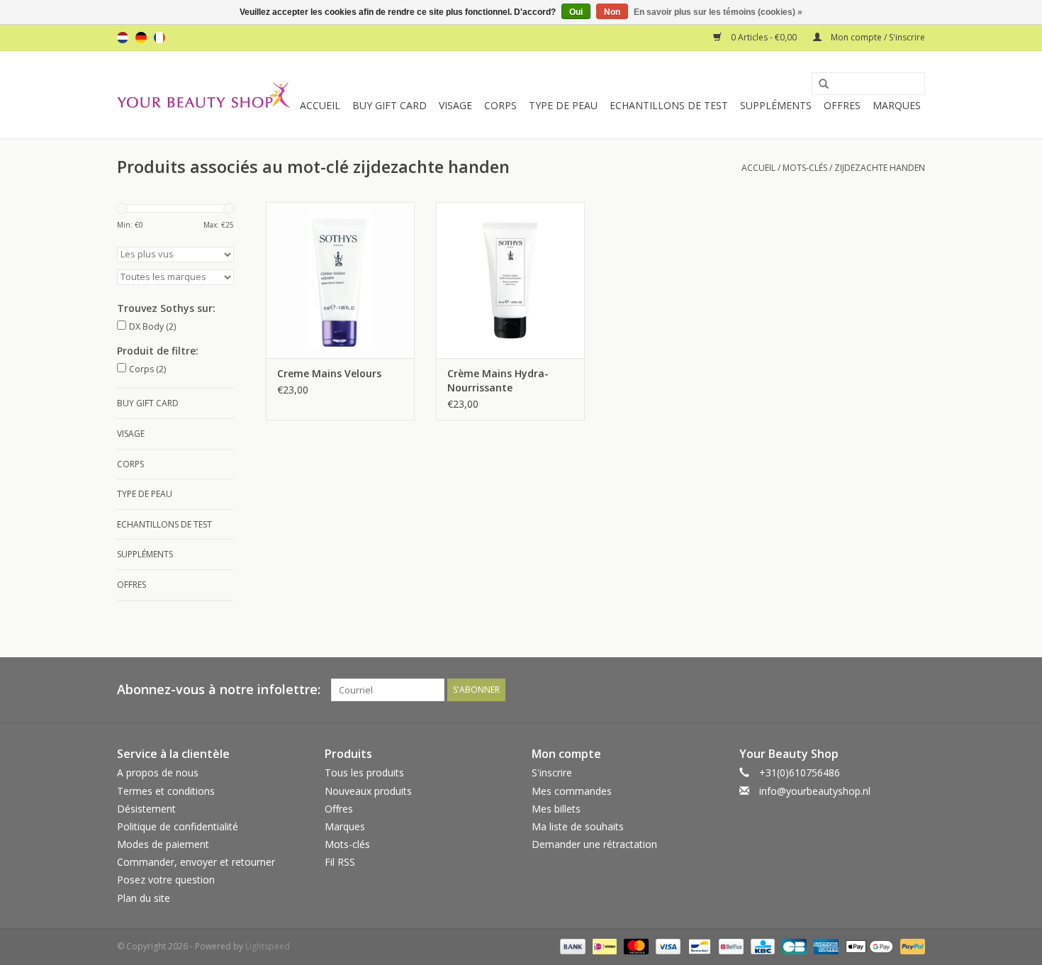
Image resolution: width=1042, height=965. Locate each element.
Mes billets (556, 808)
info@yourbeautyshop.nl (814, 791)
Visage (455, 105)
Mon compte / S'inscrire (877, 37)
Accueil (320, 105)
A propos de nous (157, 772)
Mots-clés (805, 168)
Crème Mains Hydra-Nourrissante (498, 380)
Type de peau (563, 105)
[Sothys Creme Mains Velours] (340, 280)
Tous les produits (364, 772)
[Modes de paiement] (571, 945)
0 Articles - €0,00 (764, 37)
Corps (500, 105)
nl (122, 37)
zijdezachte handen (879, 168)
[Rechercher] (819, 84)
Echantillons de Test (669, 105)
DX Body (152, 326)
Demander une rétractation (594, 844)
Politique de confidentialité (177, 826)
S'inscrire (552, 772)
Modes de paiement (163, 844)
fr (159, 37)
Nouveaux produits (368, 791)
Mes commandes (572, 791)
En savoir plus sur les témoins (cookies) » (718, 12)
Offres (842, 105)
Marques (897, 105)
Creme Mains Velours (329, 373)
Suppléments (776, 105)
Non (612, 12)
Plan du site (143, 898)
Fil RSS (340, 862)
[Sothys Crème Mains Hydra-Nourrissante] (510, 280)
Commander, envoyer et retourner (196, 862)
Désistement (146, 808)
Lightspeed (267, 946)
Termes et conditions (166, 791)
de (141, 37)
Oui (576, 12)
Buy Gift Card (389, 105)
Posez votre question (166, 879)
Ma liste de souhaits (578, 826)
